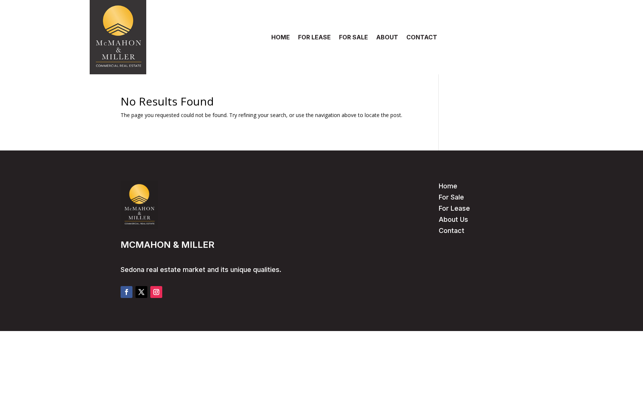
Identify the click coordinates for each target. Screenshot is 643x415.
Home (448, 186)
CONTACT (421, 38)
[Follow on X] (141, 292)
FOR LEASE (314, 38)
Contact (451, 230)
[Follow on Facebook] (126, 292)
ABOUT (387, 38)
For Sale (451, 197)
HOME (280, 38)
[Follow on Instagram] (156, 292)
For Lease (454, 208)
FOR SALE (353, 38)
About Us (453, 219)
